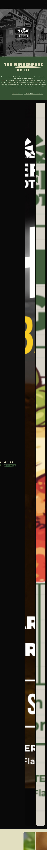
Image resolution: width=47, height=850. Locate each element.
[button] (45, 4)
